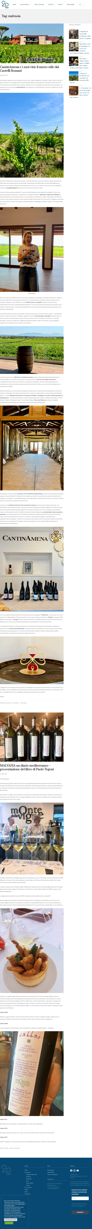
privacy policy (11, 1205)
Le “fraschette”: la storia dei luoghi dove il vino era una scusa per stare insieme (80, 92)
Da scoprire (8, 703)
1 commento (23, 703)
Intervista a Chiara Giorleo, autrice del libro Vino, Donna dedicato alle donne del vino (80, 63)
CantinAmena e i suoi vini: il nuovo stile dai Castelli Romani (29, 69)
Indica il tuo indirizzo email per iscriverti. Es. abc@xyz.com (79, 1205)
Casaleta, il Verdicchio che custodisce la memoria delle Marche (79, 78)
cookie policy (21, 1204)
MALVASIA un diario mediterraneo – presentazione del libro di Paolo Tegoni (27, 767)
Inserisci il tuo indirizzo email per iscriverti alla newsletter (79, 1192)
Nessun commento (15, 1148)
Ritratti (6, 1148)
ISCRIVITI (80, 1212)
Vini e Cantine (15, 703)
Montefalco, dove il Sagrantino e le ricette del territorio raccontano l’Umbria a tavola (80, 48)
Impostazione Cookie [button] (10, 1219)
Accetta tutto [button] (9, 1223)
